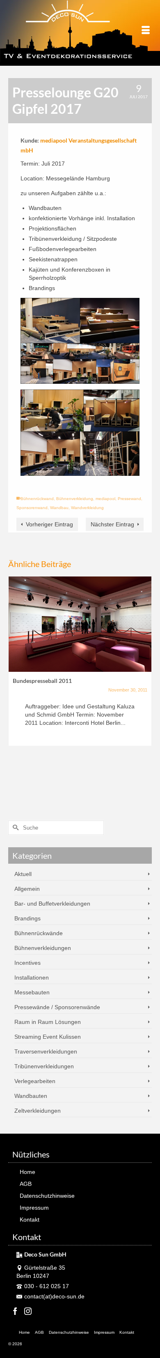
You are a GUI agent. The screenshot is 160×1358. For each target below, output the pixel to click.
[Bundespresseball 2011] (80, 624)
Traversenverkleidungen (45, 1051)
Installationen (31, 977)
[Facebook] (15, 1311)
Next (144, 688)
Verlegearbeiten (34, 1081)
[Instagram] (28, 1311)
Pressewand (129, 498)
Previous (15, 688)
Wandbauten (30, 1096)
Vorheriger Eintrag (49, 524)
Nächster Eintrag (112, 524)
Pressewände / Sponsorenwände (57, 1007)
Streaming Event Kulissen (47, 1036)
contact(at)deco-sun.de (54, 1296)
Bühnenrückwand (37, 498)
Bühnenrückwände (38, 933)
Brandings (27, 918)
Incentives (27, 962)
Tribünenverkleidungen (44, 1066)
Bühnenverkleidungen (42, 948)
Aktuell (23, 874)
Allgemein (27, 888)
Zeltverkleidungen (37, 1110)
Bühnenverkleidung (74, 498)
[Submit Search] (14, 828)
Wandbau (59, 507)
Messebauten (32, 992)
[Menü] (145, 31)
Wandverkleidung (87, 507)
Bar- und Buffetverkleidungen (52, 903)
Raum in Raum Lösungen (47, 1022)
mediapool (105, 498)
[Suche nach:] (56, 828)
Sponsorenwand (32, 507)
